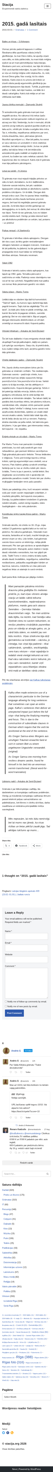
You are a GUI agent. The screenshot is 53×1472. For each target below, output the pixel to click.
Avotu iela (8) (19, 1322)
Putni (6, 1238)
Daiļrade (7, 1224)
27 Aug (47, 1129)
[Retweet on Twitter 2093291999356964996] (17, 1072)
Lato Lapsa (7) (7, 1346)
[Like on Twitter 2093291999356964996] (22, 1072)
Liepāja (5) (29, 1346)
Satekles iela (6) (40, 1367)
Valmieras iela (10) (22, 1377)
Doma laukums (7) (8, 1329)
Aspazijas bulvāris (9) (41, 1318)
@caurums (24, 1061)
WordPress (35, 1469)
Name (8, 931)
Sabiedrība (7, 1252)
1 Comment (32, 30)
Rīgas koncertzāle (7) (33, 1363)
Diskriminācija (10, 1262)
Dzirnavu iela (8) (38, 1329)
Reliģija (7, 1281)
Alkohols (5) (28, 1318)
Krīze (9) (23, 1342)
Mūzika (7, 1233)
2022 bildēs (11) (28, 1315)
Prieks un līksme (11, 1195)
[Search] (48, 1174)
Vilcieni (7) (44, 1377)
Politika (7, 1291)
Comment (10, 966)
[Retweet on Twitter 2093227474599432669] (17, 1118)
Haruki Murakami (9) (23, 1332)
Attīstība (7, 1257)
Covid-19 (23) (21, 1325)
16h (33, 1081)
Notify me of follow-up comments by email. (27, 1001)
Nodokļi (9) (32, 1349)
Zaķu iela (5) (15, 1380)
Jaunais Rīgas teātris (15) (35, 1335)
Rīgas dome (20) (41, 1357)
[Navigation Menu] (47, 6)
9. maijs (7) (18, 1318)
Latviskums (9, 1272)
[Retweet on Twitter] (17, 1125)
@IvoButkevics (17, 1133)
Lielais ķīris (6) (19, 1346)
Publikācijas (7, 1248)
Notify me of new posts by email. (22, 1006)
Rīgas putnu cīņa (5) (9, 1367)
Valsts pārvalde (9, 1286)
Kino (6, 1228)
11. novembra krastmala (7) (11, 1315)
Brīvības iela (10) (40, 1322)
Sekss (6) (5, 1370)
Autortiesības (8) (8, 1322)
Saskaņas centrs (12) (25, 1367)
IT (3, 1204)
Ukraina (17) (26, 1373)
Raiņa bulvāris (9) (8, 1357)
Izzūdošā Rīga (10, 1301)
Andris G (14, 1061)
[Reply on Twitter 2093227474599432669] (11, 1118)
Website (8, 954)
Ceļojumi (8, 1219)
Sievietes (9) (15, 1370)
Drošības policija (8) (23, 1329)
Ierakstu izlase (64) (40, 1332)
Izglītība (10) (6, 1335)
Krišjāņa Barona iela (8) (10, 1342)
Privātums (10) (24, 1352)
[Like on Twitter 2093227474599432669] (22, 1118)
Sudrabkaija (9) (26, 1370)
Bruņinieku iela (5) (8, 1325)
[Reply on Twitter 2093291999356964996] (11, 1072)
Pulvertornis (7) (36, 1352)
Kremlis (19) (42, 1339)
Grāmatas (19, 30)
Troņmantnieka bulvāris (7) (11, 1373)
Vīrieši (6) (5, 1380)
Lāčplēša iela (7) (33, 1342)
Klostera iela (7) (30, 1339)
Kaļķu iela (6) (18, 1339)
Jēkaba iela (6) (7, 1339)
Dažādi (5, 1190)
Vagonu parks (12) (39, 1373)
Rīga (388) (24, 1357)
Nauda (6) (23, 1349)
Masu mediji (9, 1277)
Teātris (7, 1243)
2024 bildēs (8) (7, 1318)
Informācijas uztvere (13, 1267)
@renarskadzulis (34, 1129)
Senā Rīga (8, 1306)
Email (8, 943)
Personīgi (6, 1209)
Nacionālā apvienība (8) (10, 1349)
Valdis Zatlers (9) (8, 1377)
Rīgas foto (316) (13, 1362)
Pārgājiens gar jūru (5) (9, 1352)
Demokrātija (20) (35, 1325)
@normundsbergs (32, 1133)
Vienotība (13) (35, 1377)
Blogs (6, 1214)
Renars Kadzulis (18, 1129)
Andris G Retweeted (26, 1125)
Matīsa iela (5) (40, 1346)
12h (33, 1061)
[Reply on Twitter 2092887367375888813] (11, 1153)
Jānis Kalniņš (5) (18, 1335)
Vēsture (5, 1296)
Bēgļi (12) (29, 1322)
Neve (14, 1469)
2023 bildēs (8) (41, 1315)
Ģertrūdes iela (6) (8, 1332)
